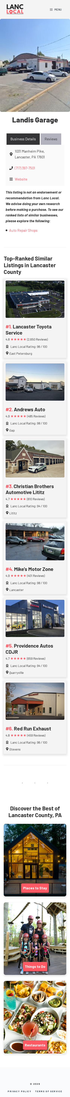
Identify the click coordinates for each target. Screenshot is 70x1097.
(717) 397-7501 (25, 168)
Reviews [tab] (51, 139)
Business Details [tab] (23, 139)
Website (21, 179)
